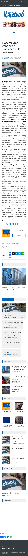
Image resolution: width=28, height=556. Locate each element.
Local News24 (7, 327)
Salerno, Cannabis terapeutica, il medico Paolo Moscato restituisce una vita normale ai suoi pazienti (13, 334)
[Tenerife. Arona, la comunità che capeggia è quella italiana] (14, 307)
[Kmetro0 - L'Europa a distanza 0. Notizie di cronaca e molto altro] (14, 17)
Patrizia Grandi (20, 425)
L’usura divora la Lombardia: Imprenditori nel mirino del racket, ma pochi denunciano (13, 324)
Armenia (8, 243)
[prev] (4, 283)
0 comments (17, 58)
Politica (10, 354)
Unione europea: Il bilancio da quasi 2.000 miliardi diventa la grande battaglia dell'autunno (15, 5)
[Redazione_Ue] (6, 233)
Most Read (8, 299)
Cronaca (13, 391)
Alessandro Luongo (7, 425)
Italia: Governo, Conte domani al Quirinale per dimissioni (13, 352)
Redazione (5, 547)
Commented (20, 299)
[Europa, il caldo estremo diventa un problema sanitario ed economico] (6, 390)
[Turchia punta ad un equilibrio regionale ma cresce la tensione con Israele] (6, 380)
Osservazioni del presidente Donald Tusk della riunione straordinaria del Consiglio (13, 493)
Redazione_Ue (7, 58)
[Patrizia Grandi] (20, 420)
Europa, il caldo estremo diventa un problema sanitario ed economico (19, 388)
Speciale (7, 57)
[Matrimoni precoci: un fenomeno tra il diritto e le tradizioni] (6, 460)
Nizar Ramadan (20, 411)
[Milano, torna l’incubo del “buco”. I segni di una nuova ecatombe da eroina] (6, 450)
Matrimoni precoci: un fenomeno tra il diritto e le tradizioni (18, 458)
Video (3, 495)
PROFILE (19, 235)
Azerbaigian (15, 243)
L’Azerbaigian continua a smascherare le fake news (11, 48)
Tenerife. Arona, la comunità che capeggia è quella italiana (14, 314)
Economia (14, 371)
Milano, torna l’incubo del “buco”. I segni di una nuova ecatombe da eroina (18, 448)
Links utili (12, 547)
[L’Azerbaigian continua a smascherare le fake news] (14, 69)
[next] (24, 283)
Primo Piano (6, 354)
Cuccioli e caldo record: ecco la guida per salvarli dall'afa (13, 343)
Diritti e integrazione (12, 317)
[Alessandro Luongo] (7, 420)
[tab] (8, 300)
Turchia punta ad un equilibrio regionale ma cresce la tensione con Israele (18, 378)
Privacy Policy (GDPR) (8, 549)
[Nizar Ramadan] (20, 406)
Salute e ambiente (7, 337)
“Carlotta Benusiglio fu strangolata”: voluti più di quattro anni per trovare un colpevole (18, 439)
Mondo (13, 381)
